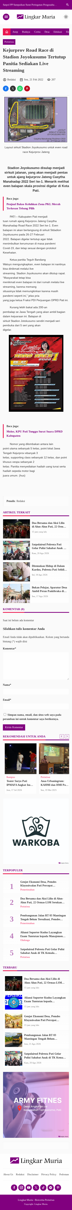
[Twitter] (36, 1187)
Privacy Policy (48, 1174)
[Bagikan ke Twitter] (13, 88)
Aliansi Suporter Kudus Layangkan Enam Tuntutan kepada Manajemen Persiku (41, 936)
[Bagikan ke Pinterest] (27, 88)
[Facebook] (14, 1187)
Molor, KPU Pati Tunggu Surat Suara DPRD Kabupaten (35, 433)
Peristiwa (9, 42)
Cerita (37, 31)
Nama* (7, 684)
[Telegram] (50, 1187)
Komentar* (9, 648)
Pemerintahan (27, 890)
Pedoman (64, 1174)
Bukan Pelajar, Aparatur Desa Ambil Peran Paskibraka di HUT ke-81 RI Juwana (49, 591)
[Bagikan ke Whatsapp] (20, 88)
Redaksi (20, 1174)
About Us (8, 1174)
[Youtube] (29, 1187)
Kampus (9, 777)
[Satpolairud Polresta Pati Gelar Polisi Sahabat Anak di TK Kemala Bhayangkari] (16, 550)
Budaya (26, 31)
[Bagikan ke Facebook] (6, 88)
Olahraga (25, 940)
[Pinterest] (58, 1187)
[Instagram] (21, 1187)
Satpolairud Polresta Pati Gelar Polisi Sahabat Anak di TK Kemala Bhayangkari (49, 548)
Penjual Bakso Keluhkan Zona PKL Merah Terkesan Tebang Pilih (33, 206)
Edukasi (58, 31)
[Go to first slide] (67, 736)
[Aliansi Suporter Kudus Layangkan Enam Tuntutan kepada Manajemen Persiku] (13, 1002)
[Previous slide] (62, 736)
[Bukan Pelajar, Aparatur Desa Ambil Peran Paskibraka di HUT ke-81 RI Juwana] (16, 593)
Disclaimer (32, 1174)
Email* (7, 699)
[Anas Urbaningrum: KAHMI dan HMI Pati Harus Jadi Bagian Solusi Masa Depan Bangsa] (53, 758)
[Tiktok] (43, 1187)
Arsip (15, 31)
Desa (47, 31)
